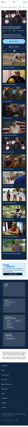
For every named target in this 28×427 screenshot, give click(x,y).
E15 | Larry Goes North (8, 169)
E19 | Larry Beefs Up (7, 101)
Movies (24, 7)
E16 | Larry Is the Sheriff (8, 152)
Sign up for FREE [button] (13, 274)
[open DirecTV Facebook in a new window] (4, 420)
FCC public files (4, 398)
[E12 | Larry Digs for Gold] (14, 211)
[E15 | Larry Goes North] (14, 160)
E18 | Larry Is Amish (7, 118)
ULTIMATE (17, 320)
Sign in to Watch (15, 47)
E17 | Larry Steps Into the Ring (9, 135)
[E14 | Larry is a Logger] (14, 177)
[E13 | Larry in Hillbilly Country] (14, 194)
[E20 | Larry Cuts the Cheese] (14, 76)
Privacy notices (4, 389)
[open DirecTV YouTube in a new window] (13, 420)
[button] (2, 2)
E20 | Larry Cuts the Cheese (9, 84)
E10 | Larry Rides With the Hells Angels (11, 253)
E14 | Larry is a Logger (8, 186)
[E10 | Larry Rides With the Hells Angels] (14, 245)
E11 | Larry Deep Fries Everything (10, 236)
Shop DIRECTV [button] (15, 41)
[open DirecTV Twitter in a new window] (7, 420)
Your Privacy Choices (7, 384)
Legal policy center (5, 375)
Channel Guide (4, 7)
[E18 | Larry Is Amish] (14, 110)
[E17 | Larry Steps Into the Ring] (14, 127)
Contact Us (3, 407)
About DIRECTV (4, 365)
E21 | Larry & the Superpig (9, 67)
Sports (19, 7)
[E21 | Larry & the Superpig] (14, 59)
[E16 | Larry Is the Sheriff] (14, 144)
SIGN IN (25, 2)
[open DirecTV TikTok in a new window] (16, 420)
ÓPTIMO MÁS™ (10, 327)
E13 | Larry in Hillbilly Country (9, 203)
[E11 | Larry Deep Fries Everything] (14, 228)
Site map (3, 393)
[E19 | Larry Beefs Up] (14, 93)
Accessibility (3, 402)
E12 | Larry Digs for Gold (8, 219)
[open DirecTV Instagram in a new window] (10, 420)
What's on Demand (12, 7)
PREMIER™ (9, 324)
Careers (2, 370)
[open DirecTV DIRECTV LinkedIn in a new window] (1, 420)
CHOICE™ (9, 320)
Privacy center (4, 379)
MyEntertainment (10, 338)
